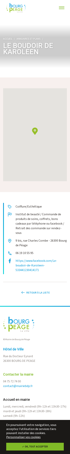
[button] (35, 131)
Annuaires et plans (29, 39)
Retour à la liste (38, 292)
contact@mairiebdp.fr (18, 386)
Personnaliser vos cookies (23, 437)
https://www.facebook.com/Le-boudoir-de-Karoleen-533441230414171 (36, 265)
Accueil (7, 39)
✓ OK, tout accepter (35, 446)
